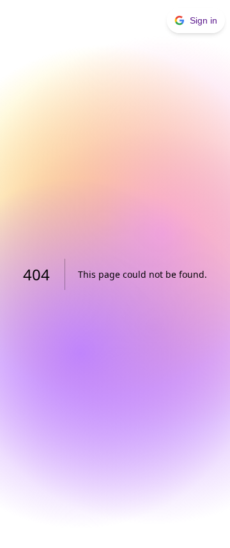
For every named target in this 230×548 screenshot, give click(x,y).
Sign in (203, 20)
